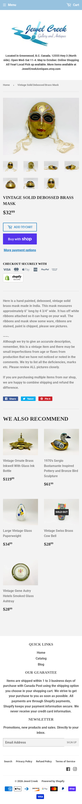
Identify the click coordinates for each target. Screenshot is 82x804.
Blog (41, 664)
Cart (75, 5)
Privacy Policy (24, 761)
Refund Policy (44, 761)
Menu (12, 5)
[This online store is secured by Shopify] (13, 281)
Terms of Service (65, 761)
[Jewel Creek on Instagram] (75, 769)
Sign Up (71, 742)
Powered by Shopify (53, 781)
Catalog (41, 658)
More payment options (20, 250)
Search (8, 761)
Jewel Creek (30, 781)
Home (6, 84)
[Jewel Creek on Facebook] (68, 769)
